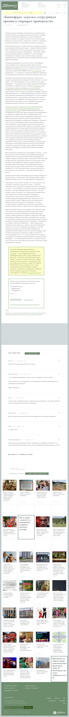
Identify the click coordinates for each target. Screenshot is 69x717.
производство (17, 313)
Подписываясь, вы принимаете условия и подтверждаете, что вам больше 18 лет (24, 304)
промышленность (26, 313)
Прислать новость (9, 688)
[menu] (34, 5)
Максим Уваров (22, 69)
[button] (15, 300)
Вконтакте (57, 698)
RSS (64, 703)
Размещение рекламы (10, 685)
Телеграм (49, 698)
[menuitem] (26, 3)
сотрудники (32, 314)
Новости (24, 3)
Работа (40, 3)
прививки (15, 314)
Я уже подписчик (28, 299)
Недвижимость (26, 5)
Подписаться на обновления (17, 473)
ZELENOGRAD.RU (22, 25)
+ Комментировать (32, 353)
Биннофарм (39, 314)
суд (12, 313)
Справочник (41, 5)
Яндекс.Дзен (62, 700)
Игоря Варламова (37, 71)
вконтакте (38, 273)
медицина (8, 313)
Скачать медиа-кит (30, 685)
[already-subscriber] (28, 300)
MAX (64, 698)
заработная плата (23, 314)
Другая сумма (16, 288)
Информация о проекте (11, 690)
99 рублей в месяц (17, 286)
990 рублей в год (16, 290)
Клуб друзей (41, 6)
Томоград (13, 253)
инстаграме (31, 273)
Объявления (25, 6)
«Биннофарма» (40, 43)
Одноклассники (52, 700)
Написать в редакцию (31, 688)
